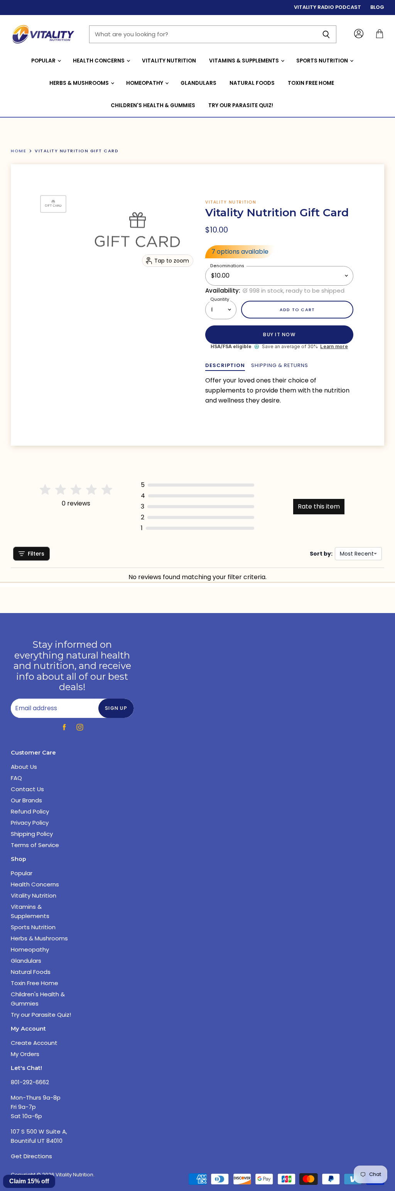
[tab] (225, 365)
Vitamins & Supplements (244, 60)
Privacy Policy (30, 823)
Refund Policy (30, 811)
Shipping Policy (32, 834)
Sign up (116, 708)
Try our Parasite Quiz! (240, 105)
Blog (377, 7)
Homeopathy (145, 83)
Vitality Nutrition (169, 60)
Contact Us (27, 789)
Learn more (334, 346)
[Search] (326, 34)
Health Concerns (99, 60)
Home (18, 150)
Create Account (34, 1043)
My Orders (25, 1054)
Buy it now (279, 334)
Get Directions (31, 1156)
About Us (24, 767)
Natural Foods (252, 83)
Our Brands (26, 800)
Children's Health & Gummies (153, 105)
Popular (44, 60)
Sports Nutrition (322, 60)
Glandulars (198, 83)
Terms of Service (35, 845)
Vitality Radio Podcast (327, 7)
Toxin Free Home (311, 83)
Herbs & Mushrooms (79, 83)
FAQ (16, 778)
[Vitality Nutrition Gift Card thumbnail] (53, 204)
